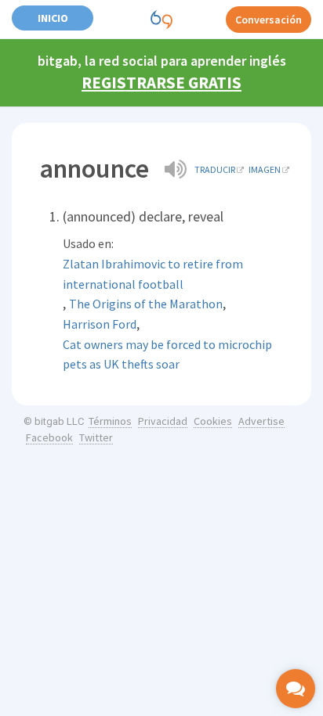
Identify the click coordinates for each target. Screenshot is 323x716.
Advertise (261, 421)
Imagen (265, 169)
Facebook (49, 437)
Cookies (213, 421)
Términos (110, 421)
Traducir (214, 169)
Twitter (96, 437)
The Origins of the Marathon (146, 303)
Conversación (268, 20)
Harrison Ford (99, 324)
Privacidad (162, 421)
